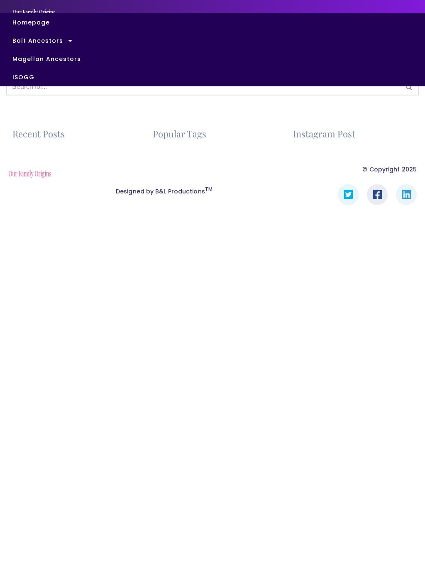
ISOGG (23, 77)
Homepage (31, 22)
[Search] (409, 86)
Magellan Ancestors (46, 59)
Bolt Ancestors (37, 41)
